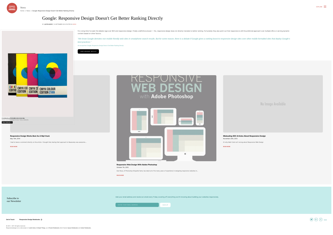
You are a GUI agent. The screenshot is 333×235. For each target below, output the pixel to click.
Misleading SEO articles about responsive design (244, 136)
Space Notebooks (73, 228)
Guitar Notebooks (86, 228)
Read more (13, 146)
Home (22, 11)
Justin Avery (32, 228)
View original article (88, 51)
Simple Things (41, 228)
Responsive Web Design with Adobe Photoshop (137, 165)
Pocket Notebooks (54, 228)
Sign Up (165, 205)
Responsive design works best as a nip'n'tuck (30, 136)
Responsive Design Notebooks (29, 219)
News (28, 11)
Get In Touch (10, 219)
